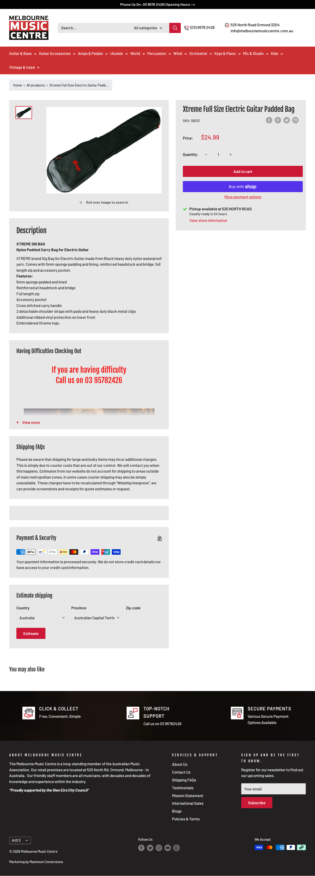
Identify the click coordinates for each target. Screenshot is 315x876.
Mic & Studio (253, 53)
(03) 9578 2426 (202, 27)
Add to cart (242, 171)
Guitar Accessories (55, 53)
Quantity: (190, 154)
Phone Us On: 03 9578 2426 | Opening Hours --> (157, 4)
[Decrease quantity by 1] (206, 154)
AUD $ (16, 840)
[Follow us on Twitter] (150, 848)
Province (78, 607)
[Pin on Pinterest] (278, 120)
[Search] (175, 28)
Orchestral (198, 53)
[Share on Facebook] (269, 120)
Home (17, 85)
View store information (208, 220)
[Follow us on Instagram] (159, 848)
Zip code (133, 607)
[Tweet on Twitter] (286, 120)
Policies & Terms (186, 818)
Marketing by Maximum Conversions (36, 862)
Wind (177, 53)
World (135, 53)
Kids (274, 53)
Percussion (156, 53)
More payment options (242, 197)
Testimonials (182, 787)
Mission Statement (187, 795)
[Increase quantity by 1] (230, 154)
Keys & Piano (225, 53)
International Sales (187, 803)
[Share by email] (295, 120)
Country (23, 607)
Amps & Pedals (90, 53)
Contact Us (181, 772)
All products (36, 85)
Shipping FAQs (184, 780)
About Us (179, 764)
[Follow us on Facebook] (141, 848)
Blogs (176, 811)
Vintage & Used (22, 67)
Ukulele (116, 53)
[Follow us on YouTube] (167, 848)
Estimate (31, 633)
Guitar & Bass (20, 53)
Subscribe (256, 802)
